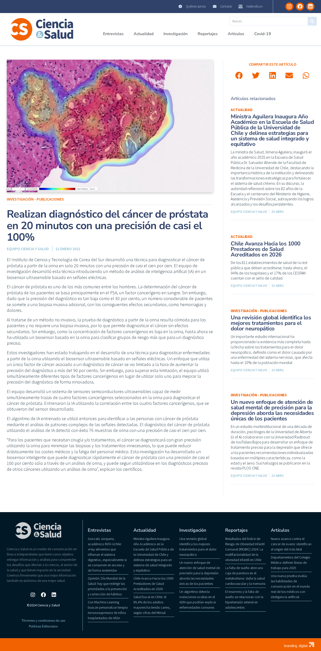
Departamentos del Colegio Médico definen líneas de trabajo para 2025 (290, 562)
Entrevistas (113, 34)
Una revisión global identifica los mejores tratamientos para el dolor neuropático (271, 323)
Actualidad (143, 34)
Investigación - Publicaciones (35, 199)
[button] (239, 75)
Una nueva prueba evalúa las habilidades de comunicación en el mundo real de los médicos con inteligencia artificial (290, 586)
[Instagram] (289, 7)
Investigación (176, 34)
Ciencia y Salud (19, 6)
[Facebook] (300, 7)
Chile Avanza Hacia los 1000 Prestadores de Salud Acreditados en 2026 (265, 249)
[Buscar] (312, 21)
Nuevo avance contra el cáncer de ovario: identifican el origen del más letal (291, 543)
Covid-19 (262, 34)
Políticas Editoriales (43, 626)
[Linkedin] (310, 7)
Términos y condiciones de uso (43, 620)
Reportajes (208, 34)
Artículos (236, 34)
